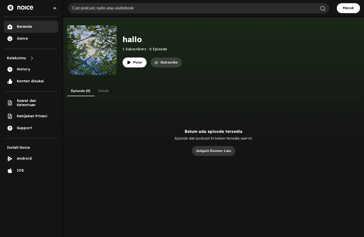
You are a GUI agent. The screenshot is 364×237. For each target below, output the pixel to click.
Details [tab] (103, 91)
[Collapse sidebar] (55, 8)
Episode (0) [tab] (80, 91)
